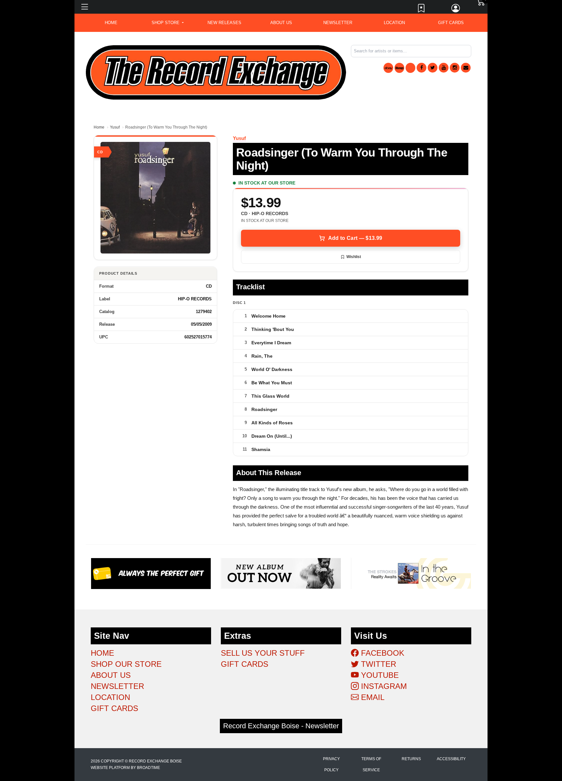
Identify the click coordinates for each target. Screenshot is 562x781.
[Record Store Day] (410, 68)
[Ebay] (388, 68)
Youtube (379, 675)
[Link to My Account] (456, 9)
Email (371, 697)
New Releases (224, 22)
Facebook (381, 653)
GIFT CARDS (451, 22)
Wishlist (353, 256)
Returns (411, 759)
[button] (167, 23)
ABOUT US (281, 22)
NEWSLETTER (337, 22)
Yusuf (115, 127)
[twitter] (432, 67)
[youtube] (443, 67)
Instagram (383, 686)
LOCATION (394, 22)
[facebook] (421, 67)
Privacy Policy (331, 764)
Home (99, 127)
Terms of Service (371, 764)
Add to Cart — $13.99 (355, 238)
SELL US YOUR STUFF (263, 653)
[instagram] (454, 67)
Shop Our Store (126, 664)
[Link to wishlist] (421, 9)
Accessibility (451, 759)
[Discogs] (399, 68)
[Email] (465, 67)
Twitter (377, 664)
